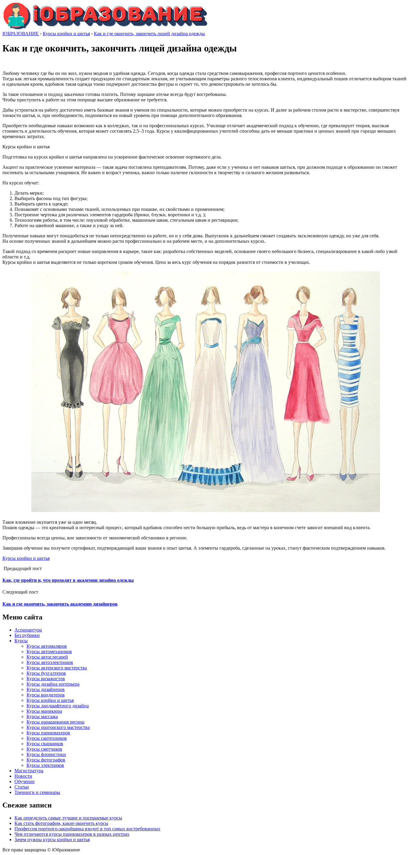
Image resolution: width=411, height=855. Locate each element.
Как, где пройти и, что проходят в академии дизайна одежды (68, 580)
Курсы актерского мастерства (56, 667)
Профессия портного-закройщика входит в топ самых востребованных (87, 828)
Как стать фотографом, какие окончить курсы (61, 823)
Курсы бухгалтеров (46, 673)
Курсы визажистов (45, 678)
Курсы (21, 640)
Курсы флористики (46, 754)
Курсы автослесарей (47, 656)
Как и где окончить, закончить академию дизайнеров (60, 604)
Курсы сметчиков (44, 749)
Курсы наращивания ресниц (55, 721)
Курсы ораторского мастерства (58, 727)
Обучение (24, 781)
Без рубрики (27, 635)
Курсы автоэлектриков (49, 662)
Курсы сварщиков (44, 743)
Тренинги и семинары (37, 792)
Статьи (21, 786)
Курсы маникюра (44, 711)
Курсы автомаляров (46, 646)
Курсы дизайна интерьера (52, 684)
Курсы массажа (42, 716)
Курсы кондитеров (45, 694)
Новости (23, 776)
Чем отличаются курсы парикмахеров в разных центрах (71, 834)
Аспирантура (28, 629)
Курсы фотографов (45, 759)
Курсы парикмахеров (48, 732)
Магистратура (28, 770)
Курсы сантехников (46, 738)
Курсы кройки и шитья (26, 558)
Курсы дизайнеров (45, 689)
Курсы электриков (45, 765)
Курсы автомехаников (49, 651)
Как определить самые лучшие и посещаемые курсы (68, 817)
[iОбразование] (105, 28)
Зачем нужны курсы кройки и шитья (52, 839)
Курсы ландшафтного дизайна (57, 705)
